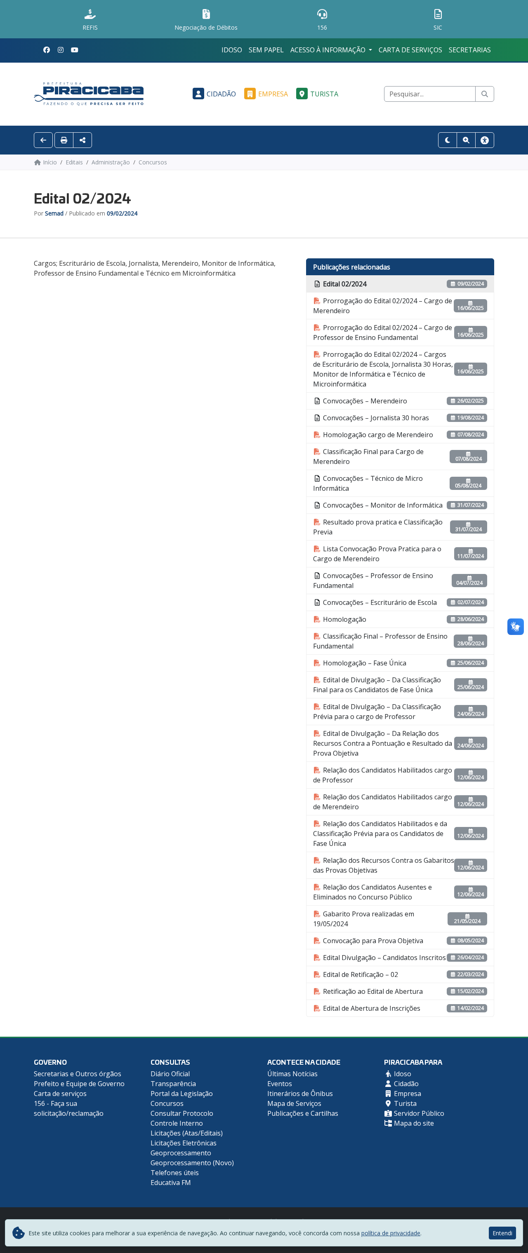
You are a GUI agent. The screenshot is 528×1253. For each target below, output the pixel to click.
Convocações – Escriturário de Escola (379, 602)
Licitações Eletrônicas (184, 1143)
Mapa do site (413, 1123)
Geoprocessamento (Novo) (192, 1162)
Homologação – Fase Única (363, 662)
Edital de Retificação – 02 (359, 974)
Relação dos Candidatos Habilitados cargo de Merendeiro (382, 801)
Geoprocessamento (181, 1152)
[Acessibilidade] (484, 140)
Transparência (173, 1083)
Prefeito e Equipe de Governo (79, 1083)
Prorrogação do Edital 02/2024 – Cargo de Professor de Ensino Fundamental (382, 332)
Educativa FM (171, 1182)
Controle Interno (177, 1123)
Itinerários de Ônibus (300, 1093)
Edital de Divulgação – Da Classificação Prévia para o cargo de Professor (377, 711)
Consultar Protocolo (182, 1113)
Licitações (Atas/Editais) (187, 1133)
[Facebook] (46, 50)
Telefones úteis (175, 1172)
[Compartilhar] (82, 140)
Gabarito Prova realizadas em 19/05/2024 (363, 918)
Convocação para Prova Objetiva (372, 940)
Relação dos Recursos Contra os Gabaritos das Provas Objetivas (383, 865)
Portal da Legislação (182, 1093)
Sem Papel (266, 49)
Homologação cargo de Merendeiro (377, 434)
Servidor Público (418, 1113)
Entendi (502, 1233)
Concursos (167, 1103)
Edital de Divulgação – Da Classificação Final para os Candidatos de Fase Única (377, 684)
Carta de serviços (410, 49)
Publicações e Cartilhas (302, 1113)
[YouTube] (74, 50)
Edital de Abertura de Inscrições (370, 1008)
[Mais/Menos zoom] (466, 140)
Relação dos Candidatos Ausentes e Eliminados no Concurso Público (372, 892)
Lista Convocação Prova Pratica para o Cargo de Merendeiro (377, 553)
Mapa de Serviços (294, 1103)
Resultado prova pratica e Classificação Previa (378, 527)
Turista (324, 93)
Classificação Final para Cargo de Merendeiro (368, 456)
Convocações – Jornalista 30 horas (375, 417)
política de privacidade (390, 1233)
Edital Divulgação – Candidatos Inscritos (383, 957)
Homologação (343, 619)
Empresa (273, 93)
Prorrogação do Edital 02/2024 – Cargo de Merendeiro (382, 305)
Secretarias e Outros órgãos (77, 1073)
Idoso (232, 49)
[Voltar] (43, 140)
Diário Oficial (170, 1073)
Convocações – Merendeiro (364, 400)
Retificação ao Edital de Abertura (372, 991)
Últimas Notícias (292, 1073)
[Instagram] (60, 50)
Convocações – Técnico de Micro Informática (368, 483)
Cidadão (221, 93)
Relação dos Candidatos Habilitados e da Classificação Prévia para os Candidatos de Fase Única (380, 833)
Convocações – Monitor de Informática (382, 505)
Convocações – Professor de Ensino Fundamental (373, 580)
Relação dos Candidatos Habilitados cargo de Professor (382, 775)
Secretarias (470, 49)
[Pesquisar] (484, 94)
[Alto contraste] (447, 140)
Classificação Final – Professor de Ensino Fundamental (380, 641)
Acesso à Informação (328, 49)
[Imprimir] (63, 140)
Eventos (279, 1083)
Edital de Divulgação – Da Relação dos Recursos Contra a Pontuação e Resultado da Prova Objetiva (382, 743)
